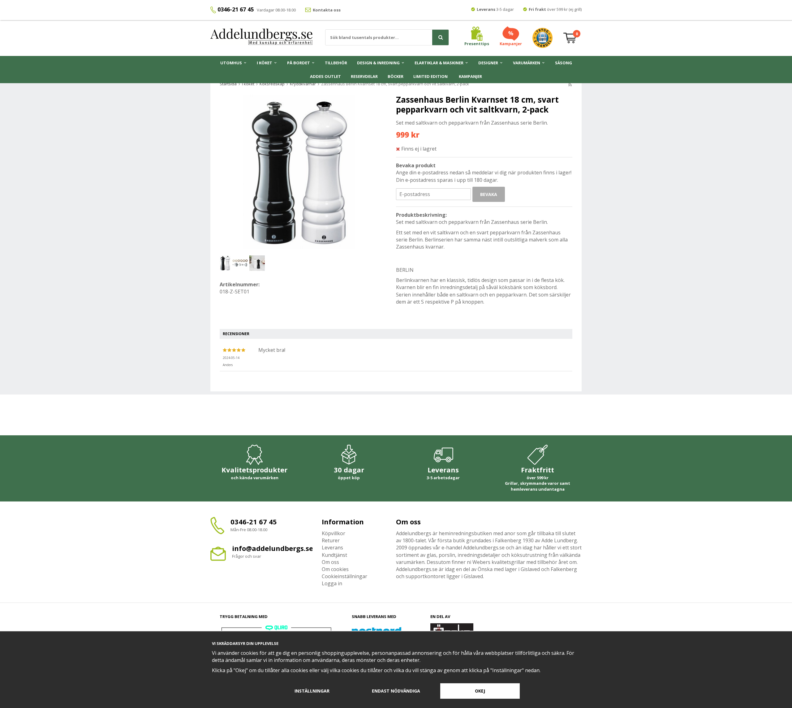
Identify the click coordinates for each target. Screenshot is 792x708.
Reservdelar (364, 76)
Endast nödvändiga (396, 691)
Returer (331, 540)
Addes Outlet (325, 76)
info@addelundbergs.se (272, 548)
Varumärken (526, 63)
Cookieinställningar (344, 576)
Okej (480, 691)
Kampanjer (470, 76)
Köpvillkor (333, 533)
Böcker (395, 76)
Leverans (332, 547)
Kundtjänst (334, 555)
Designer (488, 63)
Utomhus (231, 63)
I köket (264, 63)
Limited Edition (430, 76)
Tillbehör (336, 63)
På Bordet (298, 63)
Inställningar (312, 691)
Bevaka (488, 194)
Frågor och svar (246, 556)
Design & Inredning (378, 63)
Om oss (330, 562)
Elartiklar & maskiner (439, 63)
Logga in (332, 583)
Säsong (563, 63)
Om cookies (335, 569)
